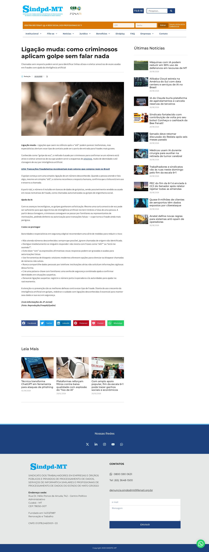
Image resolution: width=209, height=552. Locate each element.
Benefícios (101, 33)
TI (47, 76)
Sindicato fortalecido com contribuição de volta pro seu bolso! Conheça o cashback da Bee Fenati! (168, 119)
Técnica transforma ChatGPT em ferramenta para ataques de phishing (37, 384)
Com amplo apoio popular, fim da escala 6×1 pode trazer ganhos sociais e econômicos (107, 385)
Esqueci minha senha (177, 24)
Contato (163, 33)
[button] (29, 323)
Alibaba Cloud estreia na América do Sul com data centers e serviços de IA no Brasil (166, 83)
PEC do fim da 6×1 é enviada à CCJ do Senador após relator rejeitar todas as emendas (168, 186)
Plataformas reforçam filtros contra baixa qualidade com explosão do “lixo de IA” (71, 385)
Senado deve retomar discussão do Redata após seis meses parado (168, 136)
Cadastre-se (174, 26)
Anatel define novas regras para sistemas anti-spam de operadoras (167, 219)
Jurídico (83, 33)
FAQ (132, 33)
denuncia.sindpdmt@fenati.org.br (131, 490)
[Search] (171, 11)
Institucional (32, 33)
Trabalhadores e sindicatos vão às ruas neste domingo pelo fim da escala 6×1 (166, 169)
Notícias (67, 33)
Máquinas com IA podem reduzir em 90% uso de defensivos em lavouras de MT (168, 65)
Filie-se (50, 33)
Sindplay (120, 33)
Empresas (145, 33)
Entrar (163, 25)
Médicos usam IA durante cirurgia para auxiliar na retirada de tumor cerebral (166, 153)
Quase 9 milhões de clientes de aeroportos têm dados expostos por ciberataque (167, 202)
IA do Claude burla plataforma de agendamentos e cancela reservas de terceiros (168, 101)
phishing (87, 158)
